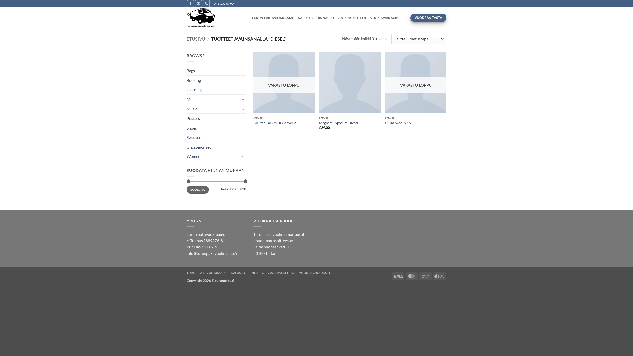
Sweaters (194, 137)
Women (193, 156)
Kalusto (305, 18)
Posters (193, 118)
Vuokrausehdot (352, 18)
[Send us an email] (198, 3)
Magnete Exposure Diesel (338, 123)
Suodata (197, 189)
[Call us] (206, 3)
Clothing (194, 89)
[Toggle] (243, 90)
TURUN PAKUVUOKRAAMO (273, 18)
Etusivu (196, 39)
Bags (191, 70)
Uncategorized (199, 147)
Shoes (192, 128)
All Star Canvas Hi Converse (274, 123)
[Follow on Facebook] (190, 3)
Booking (194, 80)
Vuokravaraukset (386, 18)
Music (192, 108)
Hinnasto (325, 18)
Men (191, 99)
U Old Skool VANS (399, 123)
